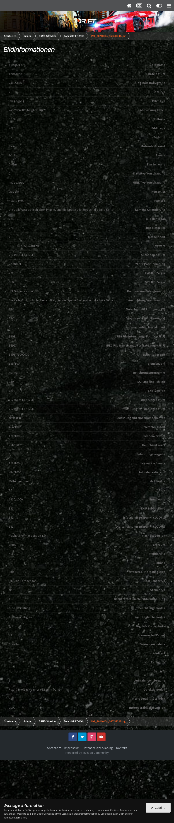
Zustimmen (162, 808)
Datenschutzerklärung (98, 748)
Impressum (72, 748)
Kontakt (121, 748)
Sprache (53, 748)
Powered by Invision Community (87, 753)
